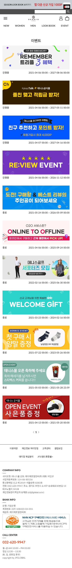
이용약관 (14, 449)
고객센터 (46, 449)
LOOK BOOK (48, 26)
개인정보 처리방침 (30, 449)
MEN (33, 26)
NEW (6, 26)
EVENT (64, 26)
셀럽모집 (58, 449)
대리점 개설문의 (26, 457)
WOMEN (20, 26)
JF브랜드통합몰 (45, 457)
